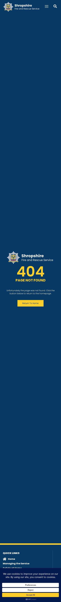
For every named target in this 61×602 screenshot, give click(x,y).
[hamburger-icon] (46, 7)
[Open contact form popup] (55, 6)
